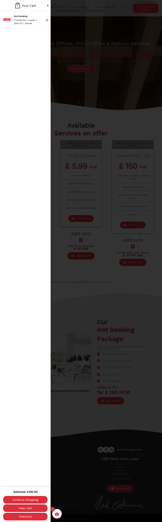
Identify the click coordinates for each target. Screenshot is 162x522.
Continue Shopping (25, 499)
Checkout (25, 516)
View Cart (25, 508)
